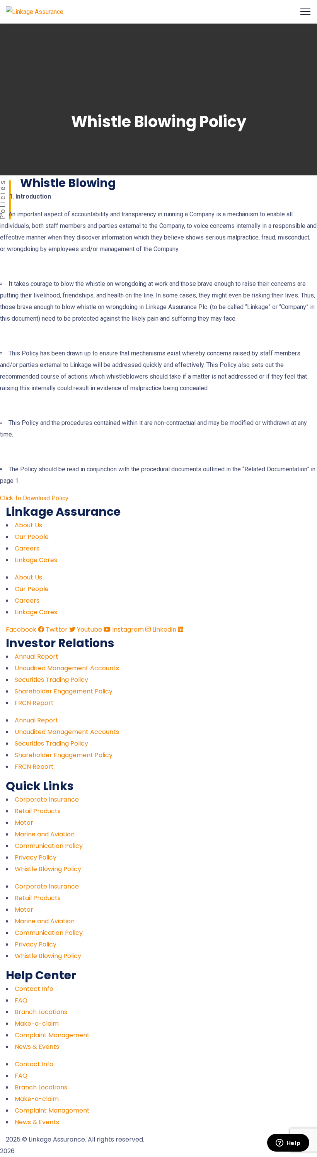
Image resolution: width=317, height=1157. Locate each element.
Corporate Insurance (47, 799)
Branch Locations (41, 1011)
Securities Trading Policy (51, 679)
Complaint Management (52, 1035)
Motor (24, 822)
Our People (32, 536)
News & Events (37, 1046)
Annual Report (36, 656)
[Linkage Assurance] (34, 11)
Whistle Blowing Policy (48, 869)
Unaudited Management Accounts (67, 668)
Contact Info (34, 988)
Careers (27, 548)
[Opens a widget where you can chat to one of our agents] (288, 1143)
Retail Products (38, 811)
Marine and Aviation (45, 834)
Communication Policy (49, 845)
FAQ (21, 1000)
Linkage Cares (36, 560)
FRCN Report (34, 702)
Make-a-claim (37, 1023)
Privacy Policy (35, 857)
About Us (28, 525)
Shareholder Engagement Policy (63, 691)
